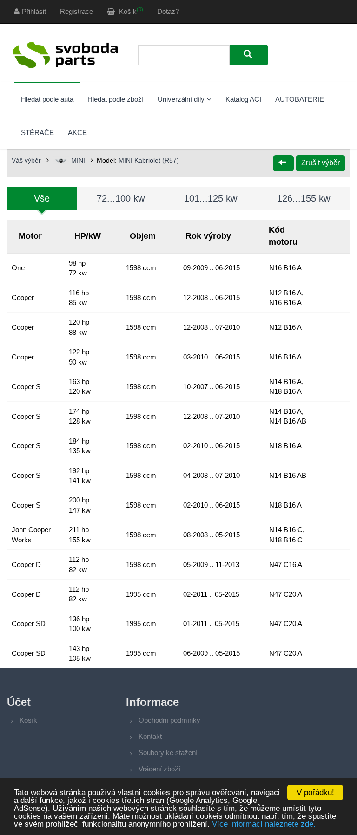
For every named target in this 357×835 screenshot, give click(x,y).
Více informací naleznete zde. (264, 824)
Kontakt (150, 736)
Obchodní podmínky (169, 720)
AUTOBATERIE (299, 99)
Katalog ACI (243, 99)
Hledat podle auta (47, 99)
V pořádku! (315, 792)
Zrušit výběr (320, 163)
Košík (28, 720)
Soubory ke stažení (168, 753)
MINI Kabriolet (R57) (149, 160)
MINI (78, 160)
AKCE (77, 133)
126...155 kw (303, 198)
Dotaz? (168, 11)
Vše (42, 198)
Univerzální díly (181, 99)
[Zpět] (283, 163)
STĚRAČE (37, 133)
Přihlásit (34, 11)
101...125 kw (210, 198)
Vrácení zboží (159, 769)
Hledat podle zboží (115, 99)
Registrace (76, 11)
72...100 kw (121, 198)
